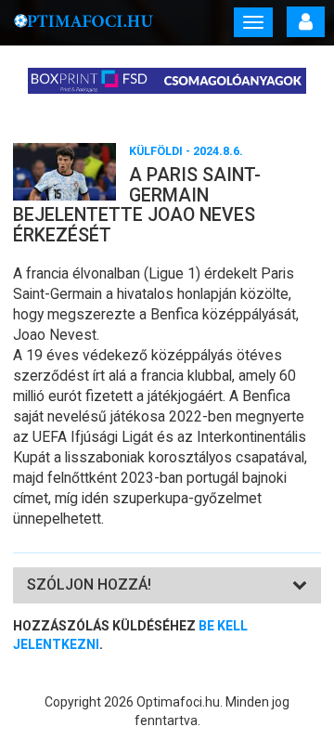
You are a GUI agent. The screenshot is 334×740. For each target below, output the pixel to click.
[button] (89, 584)
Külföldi (156, 151)
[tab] (167, 585)
